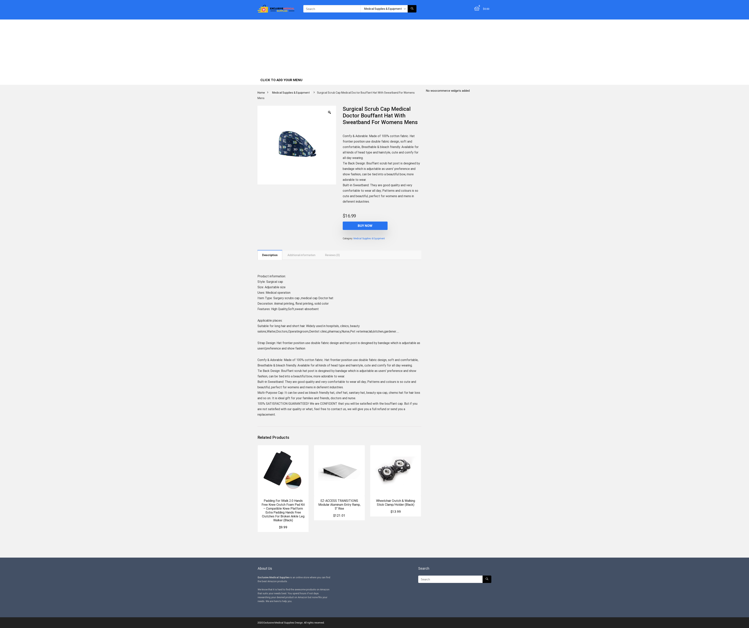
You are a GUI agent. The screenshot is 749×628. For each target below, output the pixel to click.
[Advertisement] (374, 47)
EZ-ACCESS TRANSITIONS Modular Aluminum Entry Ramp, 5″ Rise (339, 504)
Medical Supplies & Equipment (291, 92)
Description (270, 255)
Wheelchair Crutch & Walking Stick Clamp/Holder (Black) (395, 502)
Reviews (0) (332, 255)
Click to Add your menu (281, 80)
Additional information (301, 255)
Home (261, 92)
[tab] (269, 255)
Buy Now (365, 226)
